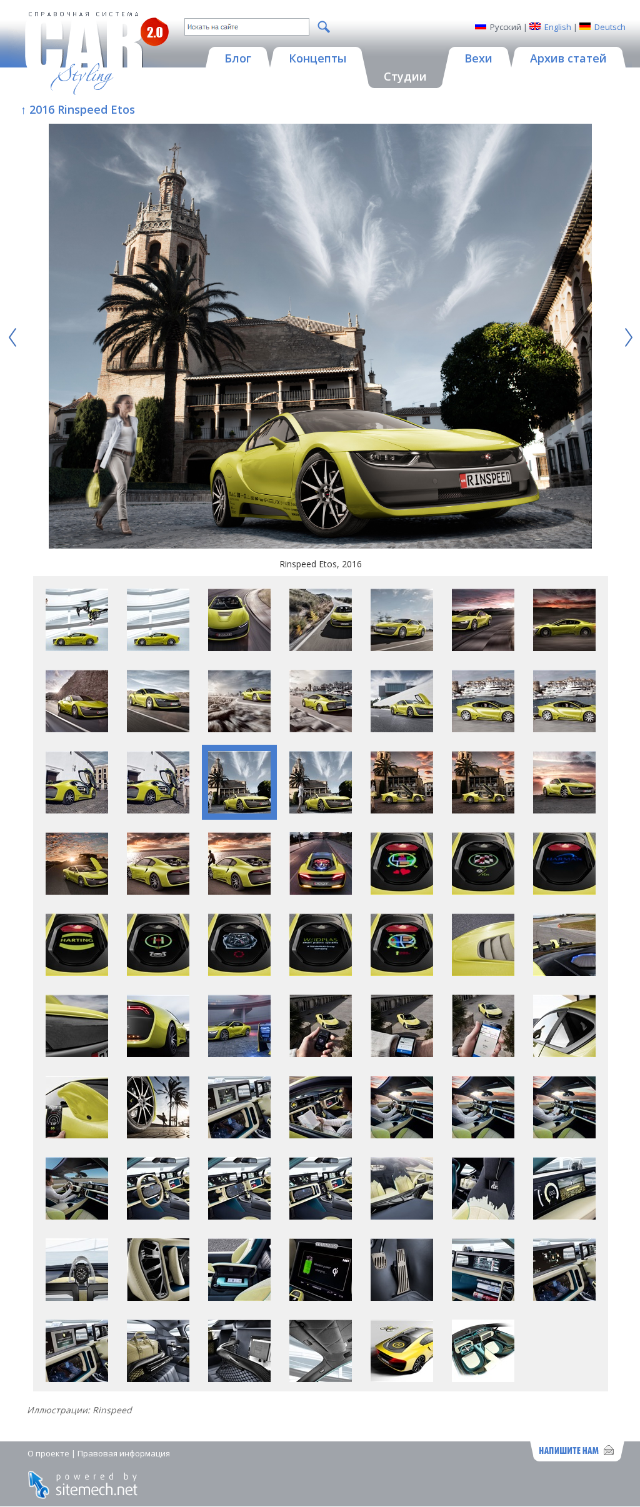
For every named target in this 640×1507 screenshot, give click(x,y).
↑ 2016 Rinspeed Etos (78, 109)
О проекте (48, 1453)
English (557, 26)
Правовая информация (124, 1453)
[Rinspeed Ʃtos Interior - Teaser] (483, 1379)
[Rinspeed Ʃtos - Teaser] (402, 1379)
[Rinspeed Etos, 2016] (320, 338)
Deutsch (610, 26)
